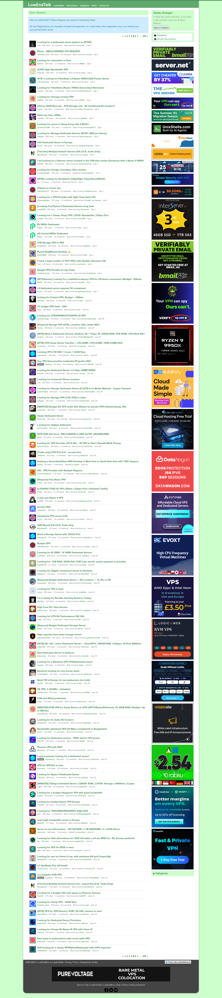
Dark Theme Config (125, 985)
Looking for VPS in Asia (50, 589)
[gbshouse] (32, 749)
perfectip (84, 777)
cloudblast (82, 592)
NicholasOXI (42, 155)
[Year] (32, 262)
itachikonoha (84, 401)
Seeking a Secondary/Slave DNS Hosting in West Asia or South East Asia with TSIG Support (87, 461)
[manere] (32, 62)
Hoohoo (40, 373)
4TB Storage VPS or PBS (50, 242)
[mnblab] (32, 217)
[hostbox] (32, 335)
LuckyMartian (42, 674)
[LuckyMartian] (32, 672)
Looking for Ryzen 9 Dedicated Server (58, 774)
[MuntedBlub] (32, 253)
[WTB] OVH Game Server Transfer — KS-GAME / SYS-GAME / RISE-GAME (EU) (79, 343)
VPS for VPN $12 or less (50, 765)
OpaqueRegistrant (86, 146)
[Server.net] (173, 65)
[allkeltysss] (32, 572)
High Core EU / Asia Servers (52, 607)
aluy (79, 228)
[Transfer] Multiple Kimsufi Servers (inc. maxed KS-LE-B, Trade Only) (75, 883)
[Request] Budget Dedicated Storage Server (61, 625)
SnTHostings (42, 428)
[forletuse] (32, 363)
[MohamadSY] (32, 527)
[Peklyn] (32, 226)
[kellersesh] (32, 940)
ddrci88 (81, 282)
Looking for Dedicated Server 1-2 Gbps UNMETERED (66, 370)
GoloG (39, 483)
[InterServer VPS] (173, 219)
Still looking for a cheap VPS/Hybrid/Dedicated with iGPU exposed (73, 947)
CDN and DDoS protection (51, 698)
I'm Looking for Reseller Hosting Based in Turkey (64, 598)
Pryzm (39, 109)
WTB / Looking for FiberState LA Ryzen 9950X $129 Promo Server (73, 78)
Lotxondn (41, 777)
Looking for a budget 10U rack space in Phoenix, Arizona (68, 893)
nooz (39, 310)
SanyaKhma (42, 914)
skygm (85, 155)
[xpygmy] (32, 663)
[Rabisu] (173, 765)
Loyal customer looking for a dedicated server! (63, 756)
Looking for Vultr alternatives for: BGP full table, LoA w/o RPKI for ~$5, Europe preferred (86, 838)
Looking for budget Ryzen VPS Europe (58, 801)
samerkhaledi (42, 392)
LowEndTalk (39, 4)
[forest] (32, 730)
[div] (32, 840)
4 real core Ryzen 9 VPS (50, 497)
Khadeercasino (43, 905)
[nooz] (32, 308)
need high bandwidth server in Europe (58, 820)
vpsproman (41, 583)
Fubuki (87, 547)
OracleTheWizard (44, 474)
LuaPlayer (41, 556)
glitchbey (40, 601)
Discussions (72, 6)
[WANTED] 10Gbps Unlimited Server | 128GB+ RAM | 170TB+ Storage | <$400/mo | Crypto (86, 783)
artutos (40, 796)
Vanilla (94, 962)
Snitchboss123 (43, 54)
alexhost (85, 914)
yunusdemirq (42, 714)
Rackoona (88, 446)
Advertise (140, 985)
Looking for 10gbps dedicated (54, 425)
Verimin (82, 601)
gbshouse (41, 750)
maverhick (41, 832)
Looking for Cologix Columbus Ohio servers (61, 169)
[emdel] (32, 490)
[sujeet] (32, 785)
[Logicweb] (173, 639)
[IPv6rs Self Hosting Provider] (173, 128)
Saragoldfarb (94, 878)
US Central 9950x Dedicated (52, 233)
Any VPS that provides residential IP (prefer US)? (64, 361)
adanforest (87, 674)
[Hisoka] (32, 326)
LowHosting (85, 805)
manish (40, 465)
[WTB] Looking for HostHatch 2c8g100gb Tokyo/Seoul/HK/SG (71, 179)
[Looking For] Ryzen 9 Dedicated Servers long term (65, 206)
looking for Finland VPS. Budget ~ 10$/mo (60, 297)
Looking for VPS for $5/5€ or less (55, 847)
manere (40, 64)
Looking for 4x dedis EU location (55, 719)
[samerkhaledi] (32, 390)
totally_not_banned (85, 109)
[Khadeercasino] (32, 904)
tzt (38, 182)
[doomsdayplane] (32, 199)
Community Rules (87, 20)
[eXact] (32, 700)
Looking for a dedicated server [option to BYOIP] (64, 42)
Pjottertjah (87, 723)
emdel (39, 492)
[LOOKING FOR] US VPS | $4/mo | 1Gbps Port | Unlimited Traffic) (72, 488)
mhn (39, 814)
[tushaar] (32, 89)
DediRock (87, 246)
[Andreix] (32, 682)
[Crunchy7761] (32, 867)
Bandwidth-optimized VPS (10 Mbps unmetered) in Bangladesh (72, 729)
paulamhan (82, 787)
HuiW (85, 255)
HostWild (81, 219)
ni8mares (41, 301)
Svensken (41, 768)
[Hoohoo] (32, 372)
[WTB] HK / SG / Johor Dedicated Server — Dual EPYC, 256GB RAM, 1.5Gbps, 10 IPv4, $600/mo (89, 643)
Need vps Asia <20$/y (49, 115)
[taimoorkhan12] (32, 445)
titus (81, 301)
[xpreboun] (32, 876)
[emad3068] (32, 208)
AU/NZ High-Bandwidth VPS (52, 69)
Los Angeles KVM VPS (49, 874)
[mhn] (32, 812)
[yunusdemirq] (32, 709)
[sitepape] (32, 135)
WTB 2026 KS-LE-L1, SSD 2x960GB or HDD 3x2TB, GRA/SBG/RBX (73, 434)
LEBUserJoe (42, 610)
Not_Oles (82, 483)
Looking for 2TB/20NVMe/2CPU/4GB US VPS (61, 315)
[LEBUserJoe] (32, 609)
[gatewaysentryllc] (32, 636)
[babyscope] (32, 654)
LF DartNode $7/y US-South (52, 865)
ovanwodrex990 (43, 127)
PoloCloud (85, 647)
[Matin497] (32, 822)
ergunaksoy (42, 355)
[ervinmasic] (32, 344)
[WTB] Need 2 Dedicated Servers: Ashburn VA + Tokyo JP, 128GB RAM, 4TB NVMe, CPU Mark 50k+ (91, 333)
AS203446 (85, 574)
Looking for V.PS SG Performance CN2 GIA (60, 616)
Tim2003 (40, 805)
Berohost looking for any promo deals (58, 671)
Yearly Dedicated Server (50, 415)
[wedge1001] (32, 244)
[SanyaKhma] (32, 913)
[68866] (32, 281)
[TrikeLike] (32, 71)
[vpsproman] (32, 581)
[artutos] (32, 794)
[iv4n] (32, 44)
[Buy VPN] (173, 103)
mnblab (40, 219)
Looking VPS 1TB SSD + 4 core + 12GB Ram (61, 352)
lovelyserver (86, 419)
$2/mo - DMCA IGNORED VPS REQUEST (58, 51)
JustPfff (40, 501)
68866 (39, 282)
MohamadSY (42, 528)
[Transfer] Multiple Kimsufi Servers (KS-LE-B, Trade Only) (68, 151)
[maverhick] (32, 831)
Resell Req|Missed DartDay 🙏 (54, 251)
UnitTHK (40, 741)
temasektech (90, 127)
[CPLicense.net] (173, 77)
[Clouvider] (173, 597)
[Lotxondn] (32, 776)
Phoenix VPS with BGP (49, 747)
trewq (83, 73)
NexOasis (81, 45)
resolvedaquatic (43, 173)
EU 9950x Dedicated (48, 224)
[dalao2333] (32, 645)
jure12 (82, 750)
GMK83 (40, 100)
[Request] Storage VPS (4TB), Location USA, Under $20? (68, 324)
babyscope (41, 656)
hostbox (40, 337)
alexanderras (93, 474)
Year (39, 264)
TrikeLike (41, 73)
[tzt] (32, 180)
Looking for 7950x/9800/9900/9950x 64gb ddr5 (62, 811)
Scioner (85, 768)
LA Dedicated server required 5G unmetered (61, 288)
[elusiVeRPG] (32, 858)
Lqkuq (39, 592)
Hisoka (40, 328)
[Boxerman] (32, 417)
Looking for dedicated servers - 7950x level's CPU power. (68, 738)
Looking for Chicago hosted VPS (55, 97)
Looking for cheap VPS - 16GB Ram (56, 902)
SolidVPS (82, 896)
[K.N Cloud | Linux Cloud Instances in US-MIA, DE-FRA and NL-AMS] (173, 192)
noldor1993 (41, 923)
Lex (84, 528)
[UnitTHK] (32, 739)
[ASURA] (32, 162)
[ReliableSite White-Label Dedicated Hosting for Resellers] (173, 154)
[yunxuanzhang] (32, 80)
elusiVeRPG (42, 859)
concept (88, 54)
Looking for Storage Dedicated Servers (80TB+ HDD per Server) (72, 133)
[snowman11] (32, 721)
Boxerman (41, 419)
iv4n (38, 45)
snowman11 (42, 723)
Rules (94, 6)
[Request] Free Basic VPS (51, 479)
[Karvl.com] (173, 387)
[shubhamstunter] (32, 271)
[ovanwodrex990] (32, 126)
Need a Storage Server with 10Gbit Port (58, 534)
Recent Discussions (166, 39)
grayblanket (41, 565)
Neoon (83, 410)
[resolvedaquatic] (32, 171)
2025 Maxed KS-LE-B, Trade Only (55, 525)
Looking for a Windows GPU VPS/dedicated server (65, 662)
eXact (39, 701)
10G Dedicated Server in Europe (54, 142)
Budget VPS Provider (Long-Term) (56, 270)
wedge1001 (41, 246)
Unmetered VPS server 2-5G (52, 516)
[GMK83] (32, 98)
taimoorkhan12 (43, 446)
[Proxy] (173, 681)
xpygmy (40, 665)
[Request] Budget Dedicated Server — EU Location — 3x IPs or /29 (74, 579)
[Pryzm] (32, 107)
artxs (86, 82)
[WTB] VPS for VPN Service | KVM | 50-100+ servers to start (69, 911)
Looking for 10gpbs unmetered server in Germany (64, 570)
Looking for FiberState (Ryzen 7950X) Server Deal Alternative (70, 87)
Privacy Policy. (72, 962)
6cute (39, 437)
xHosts (86, 355)
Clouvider (85, 656)
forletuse (48, 364)
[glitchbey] (32, 600)
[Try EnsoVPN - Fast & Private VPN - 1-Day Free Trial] (173, 849)
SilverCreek (81, 701)
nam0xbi (40, 118)
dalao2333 (41, 647)
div (38, 841)
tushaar (40, 91)
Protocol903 (87, 428)
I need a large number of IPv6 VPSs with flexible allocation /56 (71, 261)
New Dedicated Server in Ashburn (55, 652)
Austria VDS (43, 507)
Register (165, 27)
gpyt (39, 850)
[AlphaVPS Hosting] (173, 513)
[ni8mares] (32, 299)
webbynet (41, 455)
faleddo (82, 741)
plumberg (80, 437)
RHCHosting (86, 583)
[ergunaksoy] (32, 354)
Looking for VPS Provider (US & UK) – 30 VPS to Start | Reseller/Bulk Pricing (79, 443)
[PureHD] (32, 894)
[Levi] (32, 381)
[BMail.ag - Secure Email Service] (173, 52)
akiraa (39, 629)
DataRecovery (91, 191)
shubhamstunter (43, 273)
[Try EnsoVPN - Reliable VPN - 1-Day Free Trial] (173, 179)
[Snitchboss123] (32, 53)
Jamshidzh (41, 510)
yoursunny (81, 264)
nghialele (83, 118)
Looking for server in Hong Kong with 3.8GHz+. (63, 124)
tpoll (87, 905)
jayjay (81, 665)
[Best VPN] (173, 303)
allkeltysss (41, 574)
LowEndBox (59, 6)
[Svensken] (32, 767)
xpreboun (49, 878)
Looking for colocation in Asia (54, 60)
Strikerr (85, 510)
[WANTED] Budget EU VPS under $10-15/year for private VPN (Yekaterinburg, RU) (81, 406)
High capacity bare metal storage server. (59, 634)
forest (39, 732)
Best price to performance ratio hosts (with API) (63, 938)
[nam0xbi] (32, 117)
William (82, 64)
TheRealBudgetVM (85, 337)
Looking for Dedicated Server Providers (59, 920)
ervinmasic (41, 346)
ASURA (40, 164)
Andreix (40, 683)
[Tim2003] (32, 803)
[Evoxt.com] (173, 555)
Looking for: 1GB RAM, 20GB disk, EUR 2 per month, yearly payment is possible (81, 561)
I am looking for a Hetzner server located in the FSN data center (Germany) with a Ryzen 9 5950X (90, 160)
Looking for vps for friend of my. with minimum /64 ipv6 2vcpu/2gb (74, 856)
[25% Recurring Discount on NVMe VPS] (173, 166)
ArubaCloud (91, 273)
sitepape (40, 137)
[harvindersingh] (32, 317)
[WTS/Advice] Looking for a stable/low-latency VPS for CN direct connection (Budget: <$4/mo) (89, 279)
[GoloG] (32, 481)
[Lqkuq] (32, 590)
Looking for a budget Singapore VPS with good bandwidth (69, 792)
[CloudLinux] (173, 807)
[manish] (32, 463)
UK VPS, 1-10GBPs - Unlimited (53, 689)
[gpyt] (32, 849)
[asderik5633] (32, 949)
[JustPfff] (32, 499)
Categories (84, 6)
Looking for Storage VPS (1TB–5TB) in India (61, 397)
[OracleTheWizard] (32, 472)
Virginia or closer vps (49, 188)
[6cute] (32, 436)
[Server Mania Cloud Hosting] (173, 429)
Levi (38, 383)
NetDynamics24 (85, 91)
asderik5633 (42, 951)
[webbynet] (32, 454)
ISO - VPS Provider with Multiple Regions (59, 470)
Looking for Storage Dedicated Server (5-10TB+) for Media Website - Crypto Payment (84, 388)
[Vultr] (173, 116)
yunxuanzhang (43, 82)
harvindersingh (43, 319)
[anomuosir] (32, 408)
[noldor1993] (32, 922)
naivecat (40, 932)
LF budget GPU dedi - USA (52, 306)
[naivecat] (32, 931)
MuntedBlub (41, 255)
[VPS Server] (173, 90)
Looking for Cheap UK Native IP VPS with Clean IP (64, 929)
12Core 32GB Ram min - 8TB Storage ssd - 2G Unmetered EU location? (76, 106)
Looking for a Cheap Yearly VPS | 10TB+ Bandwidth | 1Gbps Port (72, 215)
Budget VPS (43, 543)
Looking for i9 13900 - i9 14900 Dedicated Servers (64, 552)
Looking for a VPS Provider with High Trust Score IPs (66, 197)
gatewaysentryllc (84, 291)
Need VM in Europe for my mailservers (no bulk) (63, 680)
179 (144, 36)
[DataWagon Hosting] (173, 471)
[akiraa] (32, 627)
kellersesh (41, 942)
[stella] (32, 618)
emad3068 (41, 209)
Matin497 (40, 823)
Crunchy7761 (42, 869)
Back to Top (82, 985)
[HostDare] (173, 141)
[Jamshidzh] (32, 508)
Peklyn (40, 228)
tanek (84, 565)
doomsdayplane (43, 200)
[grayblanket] (32, 563)
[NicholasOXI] (32, 153)
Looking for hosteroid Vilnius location (58, 379)
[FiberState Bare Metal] (173, 345)
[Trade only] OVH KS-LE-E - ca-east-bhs (59, 452)
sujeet (39, 787)
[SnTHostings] (32, 426)
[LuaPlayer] (32, 554)
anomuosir (41, 410)
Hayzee (79, 850)
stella (39, 619)
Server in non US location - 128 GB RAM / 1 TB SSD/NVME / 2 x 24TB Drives (78, 829)
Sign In (156, 27)
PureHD (40, 896)
